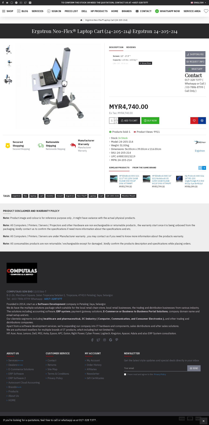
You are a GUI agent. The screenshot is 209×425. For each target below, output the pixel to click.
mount (60, 196)
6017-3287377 (53, 298)
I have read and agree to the (146, 374)
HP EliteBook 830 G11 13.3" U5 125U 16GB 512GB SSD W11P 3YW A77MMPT (129, 180)
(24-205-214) (112, 196)
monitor (50, 196)
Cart (101, 196)
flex (25, 196)
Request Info (197, 61)
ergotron (16, 196)
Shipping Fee (197, 54)
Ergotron (70, 196)
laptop (33, 196)
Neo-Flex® (81, 196)
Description (116, 47)
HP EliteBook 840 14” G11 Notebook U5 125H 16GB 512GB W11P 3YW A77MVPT (162, 180)
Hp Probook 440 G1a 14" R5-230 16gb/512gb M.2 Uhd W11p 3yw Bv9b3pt (194, 180)
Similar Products (119, 167)
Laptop (93, 196)
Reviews (131, 47)
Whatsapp (197, 69)
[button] (200, 168)
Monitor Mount (128, 196)
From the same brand (144, 167)
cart (41, 196)
